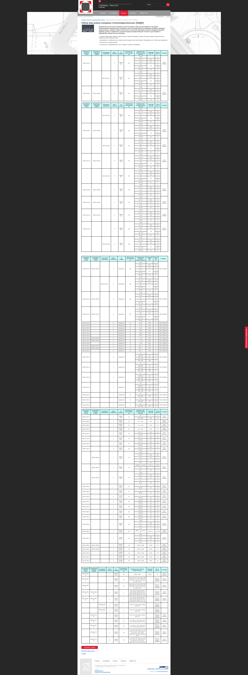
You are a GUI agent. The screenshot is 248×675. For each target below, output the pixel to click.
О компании (106, 661)
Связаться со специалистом (102, 672)
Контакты (123, 661)
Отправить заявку (89, 647)
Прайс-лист (133, 661)
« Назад (83, 653)
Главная (83, 20)
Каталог (89, 20)
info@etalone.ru (99, 671)
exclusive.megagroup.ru (162, 671)
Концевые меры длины (98, 20)
